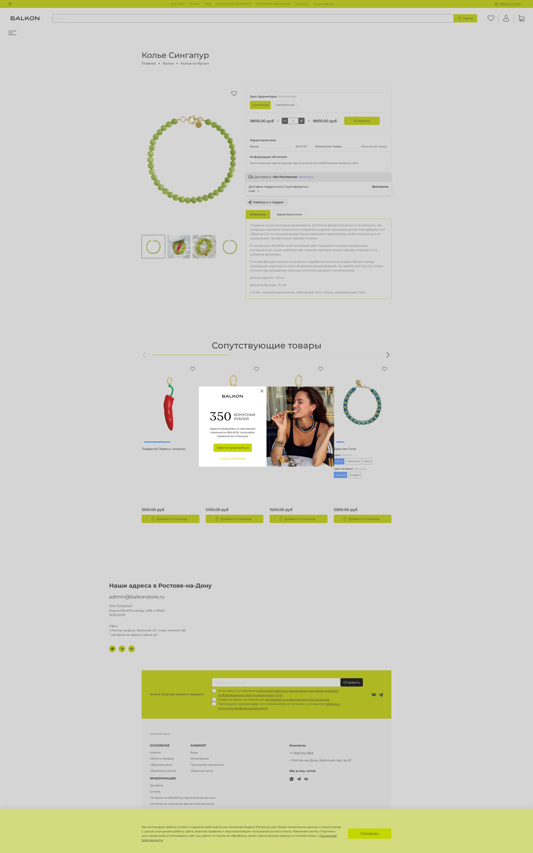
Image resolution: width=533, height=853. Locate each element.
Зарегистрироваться (233, 448)
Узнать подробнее (233, 458)
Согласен (370, 833)
